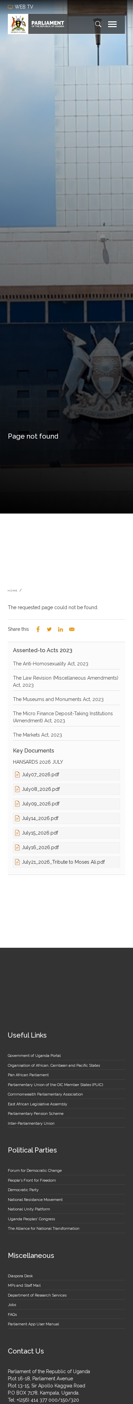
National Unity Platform (29, 1209)
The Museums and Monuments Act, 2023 (58, 699)
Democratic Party (23, 1190)
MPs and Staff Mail (24, 1285)
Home (13, 590)
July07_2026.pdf (40, 774)
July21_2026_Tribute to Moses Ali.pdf (63, 862)
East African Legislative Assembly (37, 1104)
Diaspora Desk (20, 1276)
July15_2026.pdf (40, 833)
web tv (25, 6)
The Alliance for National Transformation (43, 1228)
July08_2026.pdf (41, 789)
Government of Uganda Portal (34, 1056)
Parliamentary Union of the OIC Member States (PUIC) (55, 1085)
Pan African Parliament (28, 1075)
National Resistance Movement (35, 1200)
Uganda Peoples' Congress (31, 1219)
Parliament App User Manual (33, 1324)
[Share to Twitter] (49, 629)
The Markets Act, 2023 (37, 735)
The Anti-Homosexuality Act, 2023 (50, 663)
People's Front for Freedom (32, 1180)
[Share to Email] (72, 629)
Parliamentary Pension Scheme (35, 1113)
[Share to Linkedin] (60, 629)
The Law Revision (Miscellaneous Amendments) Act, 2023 (65, 681)
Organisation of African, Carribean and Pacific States (54, 1065)
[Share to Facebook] (38, 629)
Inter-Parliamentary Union (31, 1123)
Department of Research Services (37, 1295)
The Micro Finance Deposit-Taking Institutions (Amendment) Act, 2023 (63, 717)
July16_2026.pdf (40, 847)
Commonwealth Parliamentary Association (45, 1094)
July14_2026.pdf (40, 818)
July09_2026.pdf (40, 803)
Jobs (12, 1305)
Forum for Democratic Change (35, 1170)
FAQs (12, 1314)
